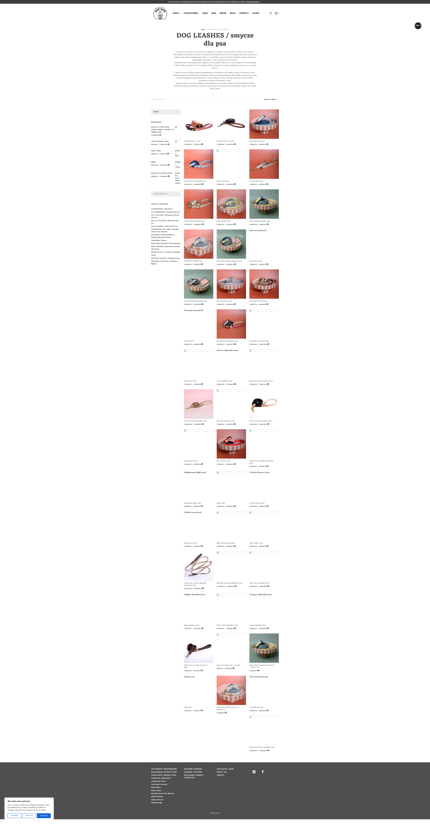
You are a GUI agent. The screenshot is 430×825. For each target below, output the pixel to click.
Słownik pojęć (156, 802)
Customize (14, 815)
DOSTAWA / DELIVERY (193, 772)
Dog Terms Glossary (159, 784)
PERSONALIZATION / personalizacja (166, 243)
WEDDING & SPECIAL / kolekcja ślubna (164, 262)
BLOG (233, 13)
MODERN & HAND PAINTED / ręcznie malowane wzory (163, 236)
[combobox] (270, 100)
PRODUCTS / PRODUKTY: (161, 778)
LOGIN (255, 13)
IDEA (213, 13)
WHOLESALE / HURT (225, 769)
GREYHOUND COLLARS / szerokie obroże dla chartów (165, 230)
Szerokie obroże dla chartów (162, 793)
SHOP (176, 13)
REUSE (223, 13)
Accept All (43, 815)
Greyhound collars (158, 781)
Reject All (29, 815)
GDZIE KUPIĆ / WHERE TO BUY (163, 775)
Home (203, 29)
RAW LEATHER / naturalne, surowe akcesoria (165, 247)
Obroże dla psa (157, 796)
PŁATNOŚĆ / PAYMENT (193, 769)
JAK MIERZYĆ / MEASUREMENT (164, 769)
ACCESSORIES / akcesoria (161, 209)
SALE (205, 13)
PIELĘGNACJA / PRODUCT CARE (164, 772)
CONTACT (244, 13)
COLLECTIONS (191, 13)
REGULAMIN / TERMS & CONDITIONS (193, 776)
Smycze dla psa (157, 799)
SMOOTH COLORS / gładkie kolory (165, 258)
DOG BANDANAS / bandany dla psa (165, 212)
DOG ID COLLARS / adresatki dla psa (164, 222)
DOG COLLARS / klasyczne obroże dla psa (165, 216)
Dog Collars (156, 787)
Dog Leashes (156, 790)
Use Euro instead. (253, 2)
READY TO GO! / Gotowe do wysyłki (165, 252)
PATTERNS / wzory (158, 240)
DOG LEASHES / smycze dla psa (164, 226)
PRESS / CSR (222, 772)
